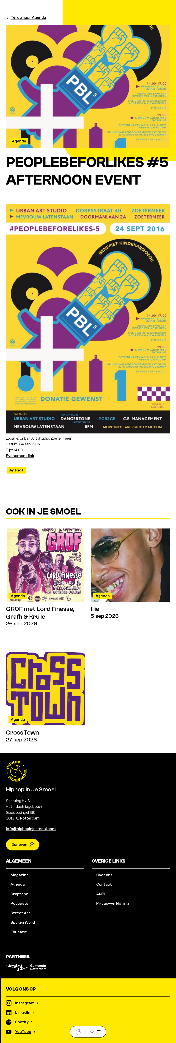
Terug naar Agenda (28, 17)
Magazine (20, 875)
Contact (104, 884)
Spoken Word (23, 922)
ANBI (100, 894)
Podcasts (19, 903)
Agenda (19, 141)
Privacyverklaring (112, 903)
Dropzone (19, 894)
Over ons (104, 875)
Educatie (19, 932)
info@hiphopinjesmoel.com (31, 829)
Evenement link (20, 456)
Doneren (19, 844)
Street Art (20, 913)
